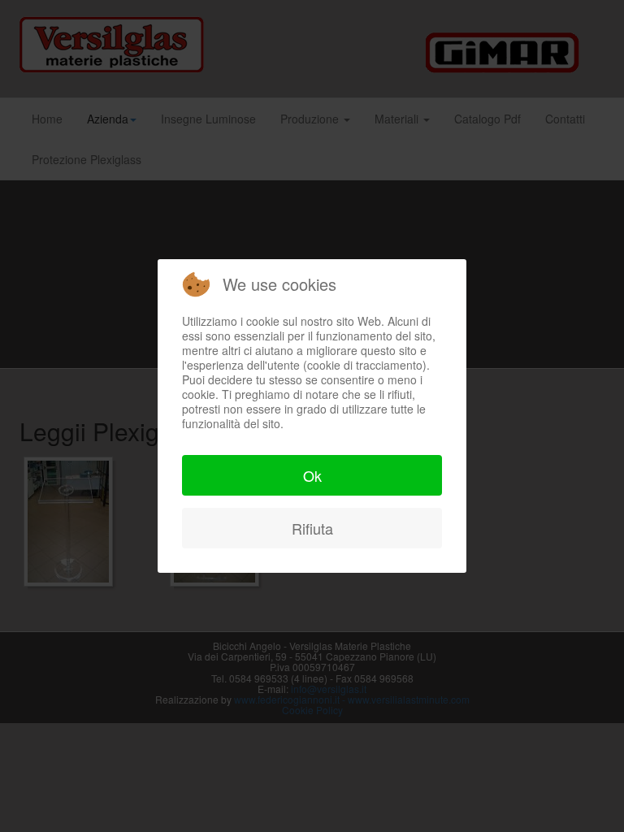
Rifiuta (312, 528)
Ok (312, 475)
